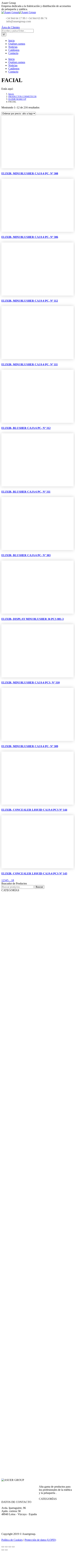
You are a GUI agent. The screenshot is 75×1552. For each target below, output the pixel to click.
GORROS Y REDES (41, 1426)
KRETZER (36, 1385)
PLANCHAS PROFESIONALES (46, 1247)
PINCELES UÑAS (40, 1061)
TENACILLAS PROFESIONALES (47, 1243)
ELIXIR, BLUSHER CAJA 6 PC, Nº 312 (26, 427)
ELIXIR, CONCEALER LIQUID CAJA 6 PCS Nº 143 (34, 873)
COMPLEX (37, 1360)
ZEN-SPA (36, 1117)
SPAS (34, 1007)
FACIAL (36, 1150)
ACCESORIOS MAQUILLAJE (36, 933)
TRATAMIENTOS (40, 1109)
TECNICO (37, 1335)
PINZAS (35, 1397)
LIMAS (35, 986)
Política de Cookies (12, 1539)
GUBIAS (36, 978)
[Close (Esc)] (2, 1546)
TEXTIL (35, 1422)
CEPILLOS (27, 1339)
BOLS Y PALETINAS (41, 1410)
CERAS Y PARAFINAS (42, 970)
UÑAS (15, 1012)
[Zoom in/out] (13, 1546)
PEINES (26, 1264)
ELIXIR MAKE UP (28, 1130)
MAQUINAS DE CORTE (43, 1260)
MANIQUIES (38, 1405)
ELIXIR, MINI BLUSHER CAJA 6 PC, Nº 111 (29, 364)
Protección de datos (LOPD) (40, 1539)
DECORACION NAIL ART (34, 1016)
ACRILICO (37, 1207)
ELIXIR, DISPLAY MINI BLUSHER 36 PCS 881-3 (32, 618)
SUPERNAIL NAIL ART (42, 1190)
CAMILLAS (36, 928)
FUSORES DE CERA (41, 957)
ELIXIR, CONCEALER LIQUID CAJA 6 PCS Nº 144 (34, 809)
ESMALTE (37, 1098)
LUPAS (34, 912)
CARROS (36, 1235)
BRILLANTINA (39, 1020)
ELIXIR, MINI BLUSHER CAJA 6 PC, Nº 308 (29, 173)
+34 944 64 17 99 (15, 18)
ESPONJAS (37, 941)
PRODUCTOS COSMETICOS (23, 1087)
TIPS (34, 1082)
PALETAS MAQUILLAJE (43, 1141)
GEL (34, 1199)
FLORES (36, 1024)
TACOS (35, 1003)
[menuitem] (11, 40)
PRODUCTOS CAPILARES (35, 1314)
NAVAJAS (27, 1297)
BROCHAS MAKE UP (42, 945)
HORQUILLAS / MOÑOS (44, 1435)
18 (12, 880)
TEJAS (35, 1227)
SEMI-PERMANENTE (42, 1122)
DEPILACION (29, 953)
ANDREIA (27, 1094)
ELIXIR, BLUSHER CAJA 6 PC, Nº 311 (25, 491)
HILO (34, 1032)
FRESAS (36, 1070)
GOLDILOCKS (38, 1281)
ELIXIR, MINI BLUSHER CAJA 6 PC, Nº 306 (29, 237)
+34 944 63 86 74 (37, 18)
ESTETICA (15, 900)
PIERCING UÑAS (40, 1053)
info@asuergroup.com (18, 21)
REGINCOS (37, 1351)
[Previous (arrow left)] (2, 1549)
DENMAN (36, 1268)
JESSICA (24, 1102)
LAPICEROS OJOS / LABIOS (45, 1182)
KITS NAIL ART (39, 1045)
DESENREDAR (39, 1347)
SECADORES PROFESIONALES (47, 1252)
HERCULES (37, 1272)
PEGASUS (36, 1285)
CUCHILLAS (38, 1306)
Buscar (39, 887)
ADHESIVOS (38, 1036)
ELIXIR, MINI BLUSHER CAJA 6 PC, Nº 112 (29, 300)
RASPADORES (38, 991)
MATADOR (37, 1276)
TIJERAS (26, 1377)
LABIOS (36, 1146)
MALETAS (36, 1418)
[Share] (6, 1546)
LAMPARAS (37, 1066)
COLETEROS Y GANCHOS (45, 1401)
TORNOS (36, 1074)
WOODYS (36, 1318)
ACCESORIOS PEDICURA (44, 995)
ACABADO (36, 1331)
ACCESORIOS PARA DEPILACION (48, 966)
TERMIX (36, 1356)
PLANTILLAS (38, 1049)
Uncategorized (16, 1443)
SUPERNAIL (28, 1186)
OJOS (35, 1154)
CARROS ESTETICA (41, 920)
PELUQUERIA (16, 1211)
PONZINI (36, 1368)
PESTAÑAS (37, 937)
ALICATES (37, 982)
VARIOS (35, 924)
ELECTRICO (28, 1239)
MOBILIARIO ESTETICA (33, 908)
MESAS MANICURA (41, 916)
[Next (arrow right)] (6, 1549)
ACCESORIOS (29, 1393)
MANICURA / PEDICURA (34, 974)
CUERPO (36, 1137)
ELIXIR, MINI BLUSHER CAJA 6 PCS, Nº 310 (30, 682)
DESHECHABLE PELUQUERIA (46, 1439)
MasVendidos (18, 896)
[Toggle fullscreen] (9, 1546)
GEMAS (35, 1041)
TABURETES (38, 1222)
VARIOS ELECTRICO (41, 1256)
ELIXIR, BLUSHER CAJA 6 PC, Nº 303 (26, 555)
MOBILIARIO (28, 1218)
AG (24, 1170)
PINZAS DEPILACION (42, 962)
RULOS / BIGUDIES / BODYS (46, 1431)
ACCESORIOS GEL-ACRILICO (36, 1057)
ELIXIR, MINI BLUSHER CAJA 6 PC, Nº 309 (29, 746)
